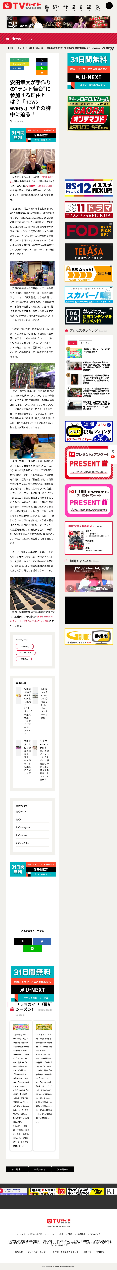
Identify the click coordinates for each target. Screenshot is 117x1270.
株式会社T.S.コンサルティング (98, 1243)
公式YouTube (22, 843)
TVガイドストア (72, 1243)
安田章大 (30, 185)
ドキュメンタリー (20, 64)
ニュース (65, 7)
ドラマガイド (56, 7)
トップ (22, 1234)
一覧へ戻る (40, 1169)
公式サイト (21, 811)
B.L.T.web (47, 1241)
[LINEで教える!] (42, 68)
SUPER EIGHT (45, 185)
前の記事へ (17, 1169)
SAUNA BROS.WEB (102, 1241)
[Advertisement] (89, 155)
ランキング (97, 8)
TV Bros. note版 (81, 1241)
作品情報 (89, 7)
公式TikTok (21, 835)
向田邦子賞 (47, 8)
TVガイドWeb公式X (59, 1245)
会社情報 (100, 1252)
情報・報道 (17, 68)
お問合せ (87, 1252)
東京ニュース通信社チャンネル (46, 1243)
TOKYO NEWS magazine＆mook (23, 1241)
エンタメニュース (19, 59)
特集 (73, 7)
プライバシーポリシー (38, 1252)
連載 (81, 7)
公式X (18, 819)
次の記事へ (62, 1169)
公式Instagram (23, 827)
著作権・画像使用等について (65, 1252)
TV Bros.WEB (63, 1241)
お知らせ (19, 1252)
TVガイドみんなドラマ (17, 1243)
